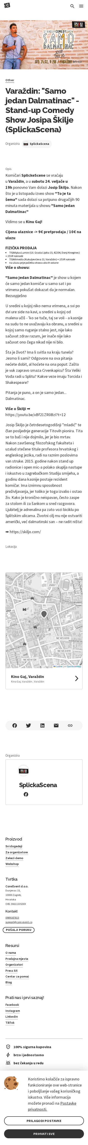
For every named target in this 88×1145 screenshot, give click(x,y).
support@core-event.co (18, 922)
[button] (44, 614)
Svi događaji (13, 846)
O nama (10, 952)
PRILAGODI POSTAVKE (44, 1121)
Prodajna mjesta (16, 958)
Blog (8, 982)
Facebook (12, 1004)
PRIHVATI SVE (43, 1134)
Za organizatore (16, 852)
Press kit (11, 970)
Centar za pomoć (17, 976)
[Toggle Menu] (81, 6)
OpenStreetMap (74, 666)
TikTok (9, 1022)
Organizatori (14, 964)
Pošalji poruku (18, 930)
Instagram (12, 1010)
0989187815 (12, 917)
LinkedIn (11, 1016)
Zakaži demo (14, 858)
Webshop (12, 864)
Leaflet (59, 666)
